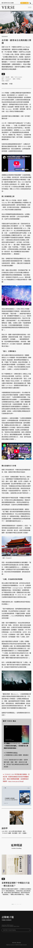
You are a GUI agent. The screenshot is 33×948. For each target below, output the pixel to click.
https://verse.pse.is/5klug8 (15, 781)
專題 (3, 879)
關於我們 (14, 942)
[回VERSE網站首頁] (8, 7)
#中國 (10, 83)
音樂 (3, 74)
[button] (12, 904)
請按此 (16, 752)
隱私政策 (19, 942)
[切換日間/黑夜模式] (30, 3)
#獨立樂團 (5, 83)
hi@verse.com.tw (10, 944)
